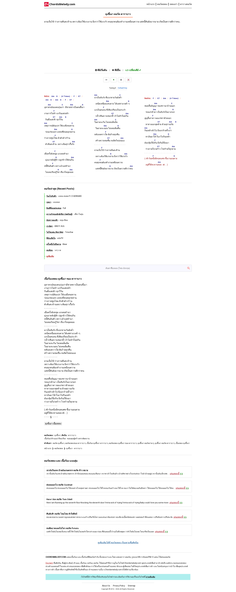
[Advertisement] (93, 45)
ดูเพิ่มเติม (50, 256)
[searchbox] (118, 268)
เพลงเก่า (174, 4)
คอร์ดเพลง (162, 4)
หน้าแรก (151, 4)
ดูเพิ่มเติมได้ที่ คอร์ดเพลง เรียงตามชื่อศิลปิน (118, 542)
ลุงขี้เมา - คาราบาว (74, 448)
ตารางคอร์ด (186, 4)
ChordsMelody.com (62, 4)
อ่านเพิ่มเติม (150, 577)
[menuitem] (152, 4)
